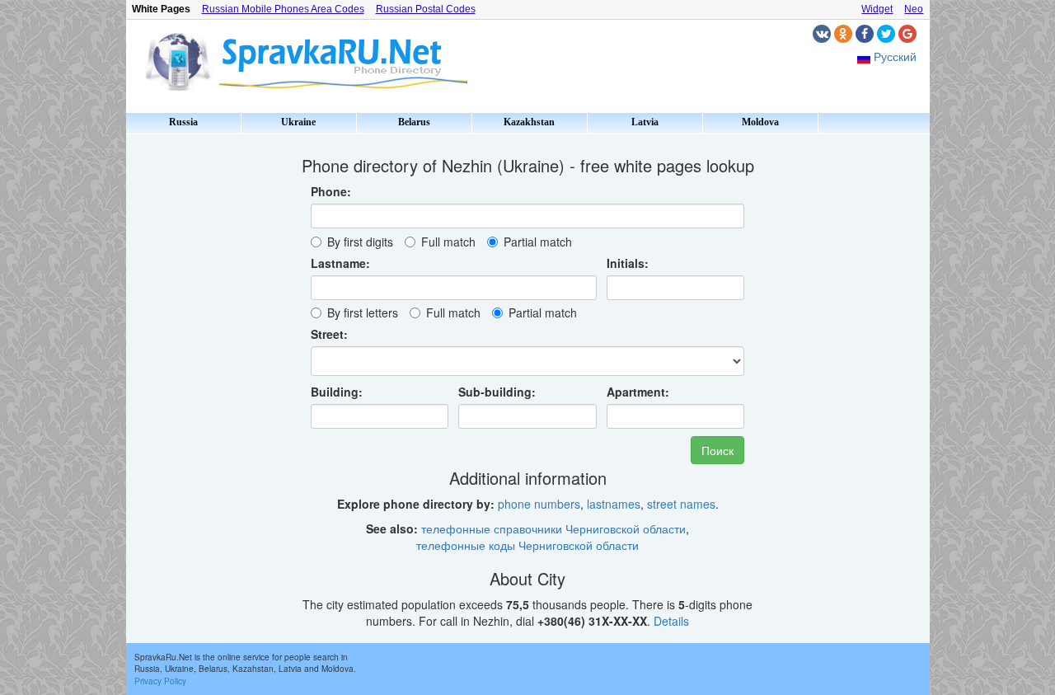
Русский (895, 56)
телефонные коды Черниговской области (527, 545)
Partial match (538, 241)
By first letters (362, 312)
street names (681, 503)
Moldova (760, 122)
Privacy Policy (160, 681)
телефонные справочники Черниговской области (553, 528)
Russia (183, 122)
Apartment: (638, 391)
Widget (877, 9)
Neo (913, 9)
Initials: (628, 263)
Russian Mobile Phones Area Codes (283, 9)
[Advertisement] (196, 387)
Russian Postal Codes (426, 9)
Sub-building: (497, 391)
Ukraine (298, 122)
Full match (448, 241)
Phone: (331, 191)
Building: (337, 391)
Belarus (414, 122)
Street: (329, 334)
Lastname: (340, 263)
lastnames (613, 503)
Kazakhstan (529, 122)
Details (671, 621)
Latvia (645, 122)
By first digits (360, 241)
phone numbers (539, 503)
